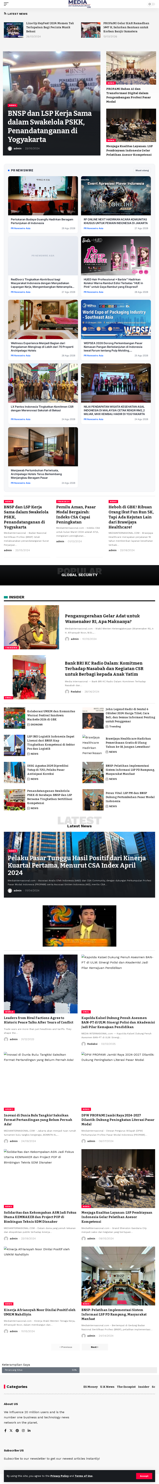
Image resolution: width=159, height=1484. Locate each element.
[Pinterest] (17, 1431)
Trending (11, 648)
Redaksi (76, 691)
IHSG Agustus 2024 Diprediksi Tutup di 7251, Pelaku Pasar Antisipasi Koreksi (47, 770)
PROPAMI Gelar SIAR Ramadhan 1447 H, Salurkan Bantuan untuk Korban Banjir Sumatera (126, 27)
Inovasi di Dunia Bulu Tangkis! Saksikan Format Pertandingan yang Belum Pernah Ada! (38, 1120)
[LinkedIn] (29, 1431)
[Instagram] (23, 1431)
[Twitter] (11, 1431)
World (9, 1012)
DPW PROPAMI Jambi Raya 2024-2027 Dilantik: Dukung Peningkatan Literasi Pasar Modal (118, 1120)
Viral (8, 698)
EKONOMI (37, 724)
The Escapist (126, 1387)
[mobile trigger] (7, 4)
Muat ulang (142, 170)
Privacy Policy (59, 1476)
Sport (9, 1109)
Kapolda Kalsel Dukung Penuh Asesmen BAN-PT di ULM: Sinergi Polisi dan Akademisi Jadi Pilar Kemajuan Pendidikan (118, 1022)
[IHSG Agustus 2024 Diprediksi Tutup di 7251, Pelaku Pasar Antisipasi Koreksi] (14, 772)
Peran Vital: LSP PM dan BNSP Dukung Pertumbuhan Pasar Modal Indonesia (130, 797)
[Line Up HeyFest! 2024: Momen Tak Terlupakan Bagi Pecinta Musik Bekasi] (13, 30)
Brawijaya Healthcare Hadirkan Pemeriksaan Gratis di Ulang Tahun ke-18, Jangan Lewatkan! (128, 742)
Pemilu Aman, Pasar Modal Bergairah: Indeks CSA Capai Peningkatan (76, 514)
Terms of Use (83, 1476)
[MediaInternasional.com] (79, 4)
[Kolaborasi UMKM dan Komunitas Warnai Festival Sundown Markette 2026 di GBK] (14, 718)
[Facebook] (5, 1431)
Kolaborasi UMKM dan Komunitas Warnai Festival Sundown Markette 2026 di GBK (51, 715)
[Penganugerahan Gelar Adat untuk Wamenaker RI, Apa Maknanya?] (31, 627)
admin (18, 148)
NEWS (12, 105)
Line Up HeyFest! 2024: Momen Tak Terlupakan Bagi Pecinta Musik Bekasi (50, 27)
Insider (143, 1387)
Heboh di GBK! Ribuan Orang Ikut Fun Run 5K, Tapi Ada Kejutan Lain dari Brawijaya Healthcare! (131, 517)
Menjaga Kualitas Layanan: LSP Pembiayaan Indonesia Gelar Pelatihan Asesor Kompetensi (129, 150)
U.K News (107, 1387)
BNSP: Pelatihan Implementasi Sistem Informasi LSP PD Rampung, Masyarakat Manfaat (130, 770)
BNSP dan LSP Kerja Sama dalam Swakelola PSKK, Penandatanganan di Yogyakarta (50, 126)
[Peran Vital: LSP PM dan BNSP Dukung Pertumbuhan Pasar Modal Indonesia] (93, 799)
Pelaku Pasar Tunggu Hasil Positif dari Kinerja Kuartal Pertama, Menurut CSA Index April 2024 (77, 865)
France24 (64, 501)
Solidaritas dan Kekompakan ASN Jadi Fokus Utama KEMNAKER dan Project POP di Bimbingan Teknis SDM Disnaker (40, 1217)
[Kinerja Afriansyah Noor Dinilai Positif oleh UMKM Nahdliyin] (41, 1276)
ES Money (90, 1387)
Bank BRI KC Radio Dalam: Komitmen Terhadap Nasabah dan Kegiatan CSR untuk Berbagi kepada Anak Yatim (104, 669)
